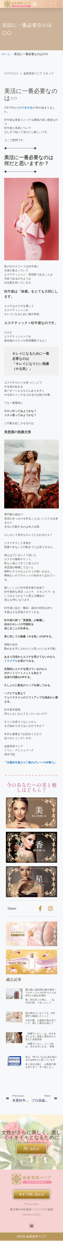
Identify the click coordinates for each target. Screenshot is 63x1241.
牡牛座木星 (25, 107)
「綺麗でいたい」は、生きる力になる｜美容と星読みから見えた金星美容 (40, 1036)
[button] (35, 4)
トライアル (11, 660)
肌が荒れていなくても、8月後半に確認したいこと (40, 1014)
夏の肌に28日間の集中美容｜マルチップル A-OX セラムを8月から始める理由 (40, 992)
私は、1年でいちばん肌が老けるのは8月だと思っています (41, 1058)
